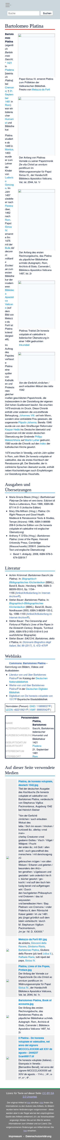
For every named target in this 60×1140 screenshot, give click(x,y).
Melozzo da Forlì (41, 89)
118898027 (42, 706)
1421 (9, 62)
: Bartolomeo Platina (27, 663)
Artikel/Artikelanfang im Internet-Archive (30, 594)
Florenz (9, 205)
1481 (7, 101)
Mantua (9, 149)
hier (28, 1102)
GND (32, 706)
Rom (7, 105)
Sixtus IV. (23, 987)
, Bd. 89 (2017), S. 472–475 (30, 643)
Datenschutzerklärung (38, 1136)
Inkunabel (24, 344)
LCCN (9, 709)
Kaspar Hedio (12, 429)
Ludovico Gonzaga (9, 183)
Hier (41, 1102)
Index (43, 443)
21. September (9, 94)
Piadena (9, 69)
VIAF (33, 709)
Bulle (7, 247)
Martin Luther (32, 440)
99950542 (42, 709)
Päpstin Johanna (27, 422)
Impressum (15, 1136)
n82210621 (20, 709)
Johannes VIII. (27, 415)
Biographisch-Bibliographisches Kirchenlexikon (27, 580)
